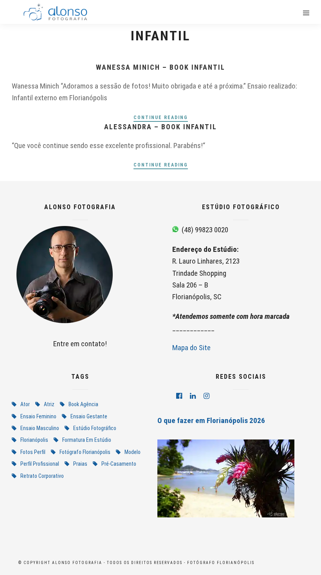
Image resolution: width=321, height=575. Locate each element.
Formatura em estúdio (86, 440)
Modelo (132, 452)
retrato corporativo (42, 476)
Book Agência (83, 404)
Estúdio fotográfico (94, 428)
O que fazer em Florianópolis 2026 (211, 420)
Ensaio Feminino (38, 416)
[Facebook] (179, 396)
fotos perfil (32, 452)
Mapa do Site (191, 347)
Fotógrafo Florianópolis (85, 452)
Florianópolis (34, 440)
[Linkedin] (193, 396)
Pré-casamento (118, 464)
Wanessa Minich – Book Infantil (160, 67)
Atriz (49, 404)
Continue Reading (160, 117)
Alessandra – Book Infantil (160, 127)
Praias (80, 464)
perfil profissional (39, 464)
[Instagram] (206, 396)
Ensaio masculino (39, 428)
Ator (25, 404)
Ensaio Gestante (88, 416)
